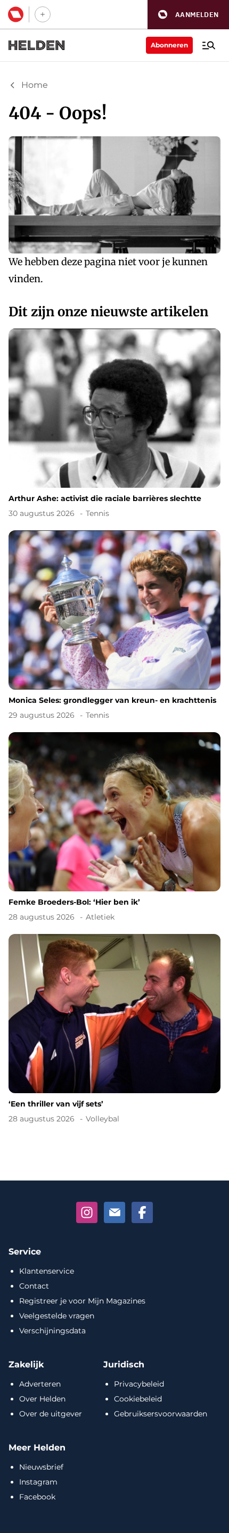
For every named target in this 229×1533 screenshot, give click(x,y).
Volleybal (102, 1119)
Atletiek (100, 917)
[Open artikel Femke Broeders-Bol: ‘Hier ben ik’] (114, 828)
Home (34, 85)
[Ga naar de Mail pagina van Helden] (114, 1212)
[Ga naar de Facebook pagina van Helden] (142, 1212)
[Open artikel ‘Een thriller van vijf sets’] (114, 1030)
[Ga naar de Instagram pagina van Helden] (86, 1212)
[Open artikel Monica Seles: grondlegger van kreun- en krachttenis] (114, 627)
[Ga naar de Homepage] (37, 45)
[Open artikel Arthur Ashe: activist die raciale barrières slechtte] (114, 425)
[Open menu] (208, 45)
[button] (188, 14)
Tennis (97, 513)
